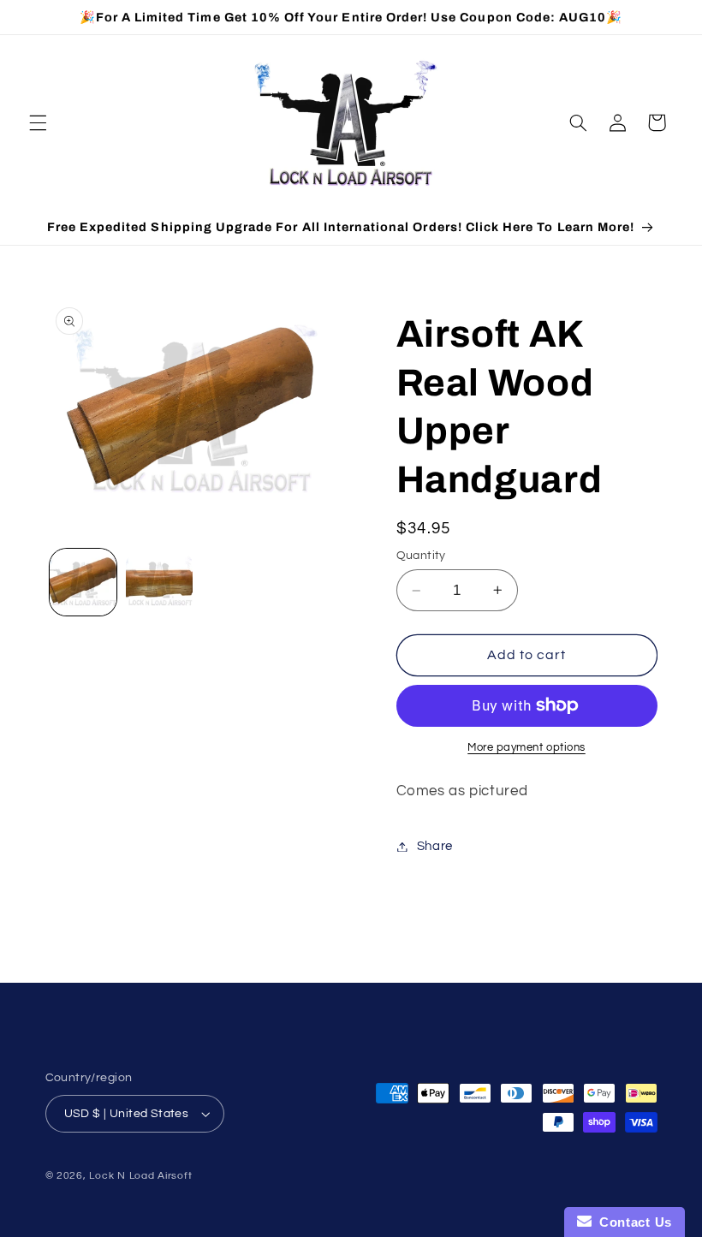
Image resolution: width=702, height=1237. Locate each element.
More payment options (526, 747)
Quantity (421, 556)
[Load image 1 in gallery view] (83, 582)
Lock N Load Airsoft (140, 1176)
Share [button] (435, 846)
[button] (37, 122)
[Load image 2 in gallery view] (159, 582)
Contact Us (632, 1222)
